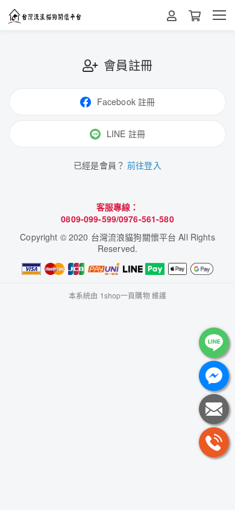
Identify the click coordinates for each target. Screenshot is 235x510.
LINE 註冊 (126, 134)
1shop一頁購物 (125, 295)
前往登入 (144, 165)
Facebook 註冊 (126, 101)
